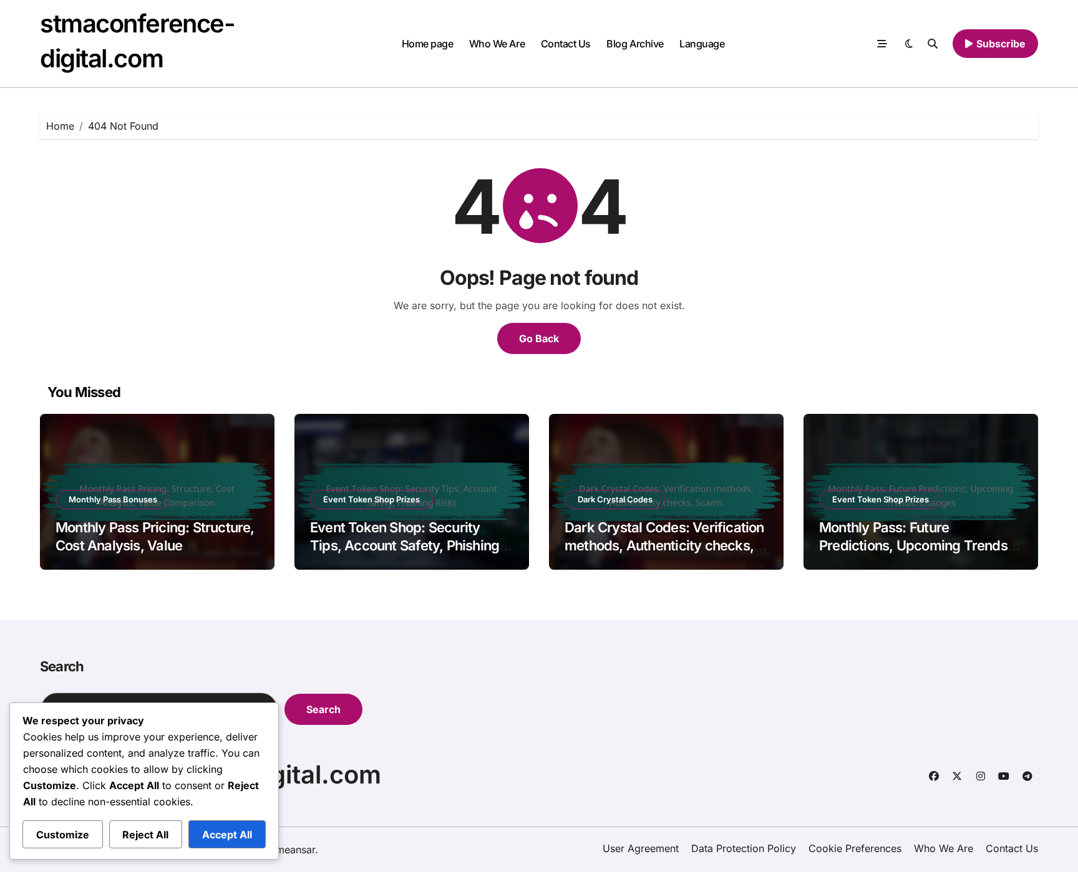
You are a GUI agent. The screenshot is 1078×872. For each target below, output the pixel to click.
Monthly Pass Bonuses (113, 499)
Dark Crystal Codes (615, 499)
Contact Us (566, 43)
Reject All (145, 834)
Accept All (227, 834)
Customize (62, 834)
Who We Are (497, 43)
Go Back (539, 338)
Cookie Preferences (854, 848)
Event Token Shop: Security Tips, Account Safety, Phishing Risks (404, 545)
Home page (428, 43)
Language (701, 43)
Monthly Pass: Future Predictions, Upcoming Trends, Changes (915, 545)
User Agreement (641, 848)
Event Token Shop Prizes (371, 499)
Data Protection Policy (743, 848)
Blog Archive (634, 43)
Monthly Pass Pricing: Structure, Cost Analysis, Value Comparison (155, 545)
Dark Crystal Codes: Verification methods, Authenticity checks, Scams (664, 545)
